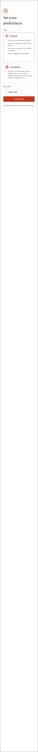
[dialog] (19, 376)
